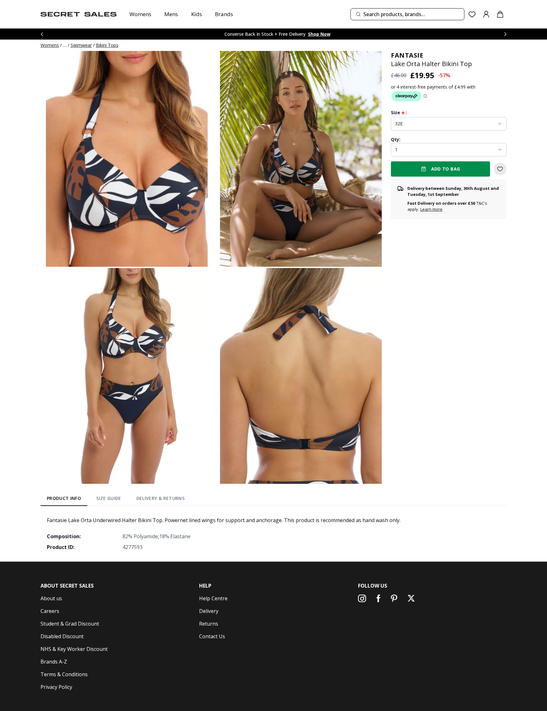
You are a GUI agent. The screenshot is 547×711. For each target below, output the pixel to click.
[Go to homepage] (78, 14)
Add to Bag (445, 169)
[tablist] (116, 499)
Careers (50, 611)
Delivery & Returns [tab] (160, 498)
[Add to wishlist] (500, 169)
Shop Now (319, 34)
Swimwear (81, 45)
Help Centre (213, 598)
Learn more (431, 209)
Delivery (208, 611)
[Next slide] (505, 34)
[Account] (486, 14)
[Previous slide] (42, 34)
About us (51, 598)
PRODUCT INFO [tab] (64, 498)
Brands (224, 14)
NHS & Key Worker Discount (74, 649)
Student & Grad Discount (70, 623)
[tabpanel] (273, 533)
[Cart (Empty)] (500, 14)
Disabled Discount (62, 636)
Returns (208, 623)
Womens (140, 14)
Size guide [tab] (108, 498)
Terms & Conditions (64, 674)
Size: (399, 112)
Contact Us (212, 636)
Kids (196, 14)
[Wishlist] (472, 14)
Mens (171, 14)
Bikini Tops (107, 45)
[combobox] (407, 14)
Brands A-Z (54, 661)
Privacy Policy (56, 686)
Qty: (395, 139)
